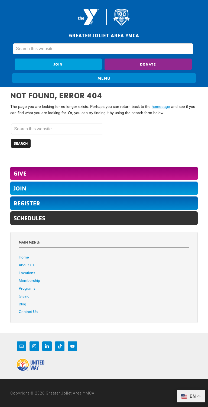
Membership (29, 280)
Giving (24, 296)
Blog (22, 304)
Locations (27, 273)
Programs (27, 288)
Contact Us (28, 311)
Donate (148, 64)
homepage (161, 106)
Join (58, 64)
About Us (26, 265)
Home (24, 257)
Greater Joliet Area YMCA (104, 17)
